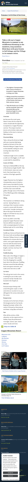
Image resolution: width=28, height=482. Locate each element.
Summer (4, 340)
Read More (5, 56)
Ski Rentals (5, 338)
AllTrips (8, 2)
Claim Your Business (11, 68)
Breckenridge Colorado (12, 4)
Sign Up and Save (5, 430)
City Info (4, 344)
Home (3, 10)
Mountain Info (6, 334)
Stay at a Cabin (9, 326)
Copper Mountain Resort (12, 10)
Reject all (10, 476)
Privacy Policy (5, 479)
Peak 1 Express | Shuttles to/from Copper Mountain (13, 371)
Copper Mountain (18, 19)
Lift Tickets (5, 346)
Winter (4, 342)
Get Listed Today (5, 443)
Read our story (4, 417)
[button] (3, 26)
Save (9, 19)
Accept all (10, 472)
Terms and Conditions (14, 479)
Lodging (4, 336)
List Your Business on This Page (12, 79)
